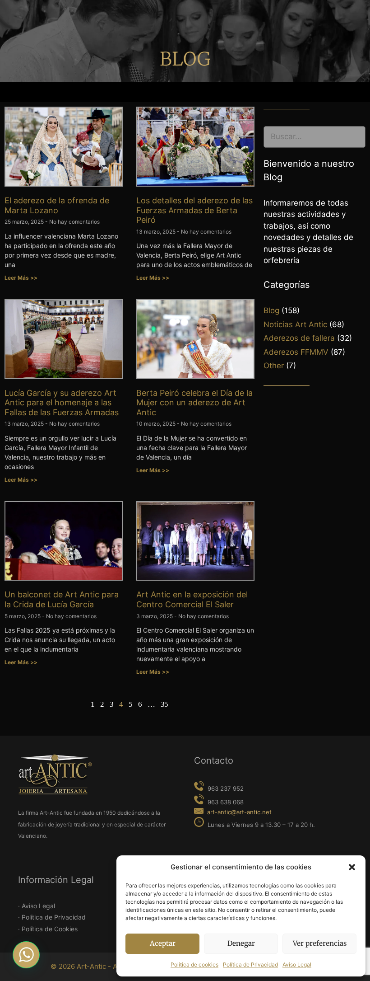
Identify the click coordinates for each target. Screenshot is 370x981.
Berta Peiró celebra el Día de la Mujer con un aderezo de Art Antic (194, 402)
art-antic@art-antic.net (239, 812)
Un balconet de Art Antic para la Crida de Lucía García (62, 599)
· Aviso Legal (36, 906)
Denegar (241, 943)
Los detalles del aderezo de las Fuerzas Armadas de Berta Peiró (194, 210)
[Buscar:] (314, 139)
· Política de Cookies (48, 929)
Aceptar (163, 943)
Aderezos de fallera (299, 338)
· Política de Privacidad (52, 917)
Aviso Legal (296, 964)
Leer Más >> (21, 277)
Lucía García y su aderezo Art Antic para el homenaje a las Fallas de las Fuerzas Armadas (62, 402)
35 (164, 704)
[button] (351, 867)
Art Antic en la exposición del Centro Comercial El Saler (192, 599)
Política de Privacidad (250, 964)
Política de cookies (194, 964)
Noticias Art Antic (295, 324)
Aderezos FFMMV (296, 352)
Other (274, 365)
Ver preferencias (320, 943)
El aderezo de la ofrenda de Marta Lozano (57, 205)
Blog (271, 310)
